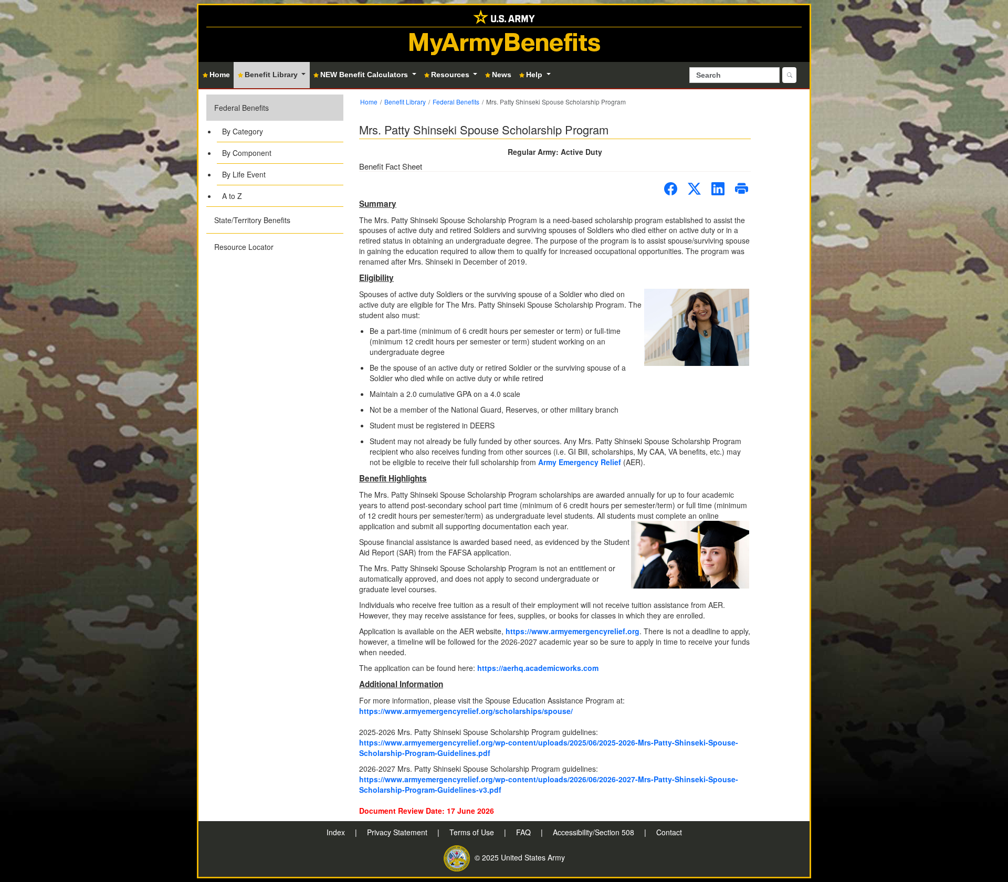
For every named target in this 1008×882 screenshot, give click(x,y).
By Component (246, 153)
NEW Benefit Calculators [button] (365, 74)
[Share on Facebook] (671, 189)
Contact (669, 832)
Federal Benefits (241, 107)
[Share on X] (694, 189)
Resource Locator (244, 247)
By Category (242, 131)
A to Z (232, 196)
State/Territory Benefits (252, 220)
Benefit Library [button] (272, 74)
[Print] (741, 189)
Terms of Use (472, 832)
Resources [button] (451, 74)
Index (337, 832)
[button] (274, 150)
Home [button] (219, 74)
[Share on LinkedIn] (718, 189)
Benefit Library (405, 101)
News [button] (501, 74)
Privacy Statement (398, 832)
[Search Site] (789, 75)
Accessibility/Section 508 (594, 832)
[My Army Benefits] (504, 16)
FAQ (524, 832)
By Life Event (244, 174)
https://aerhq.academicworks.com (537, 668)
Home (368, 101)
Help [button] (535, 74)
